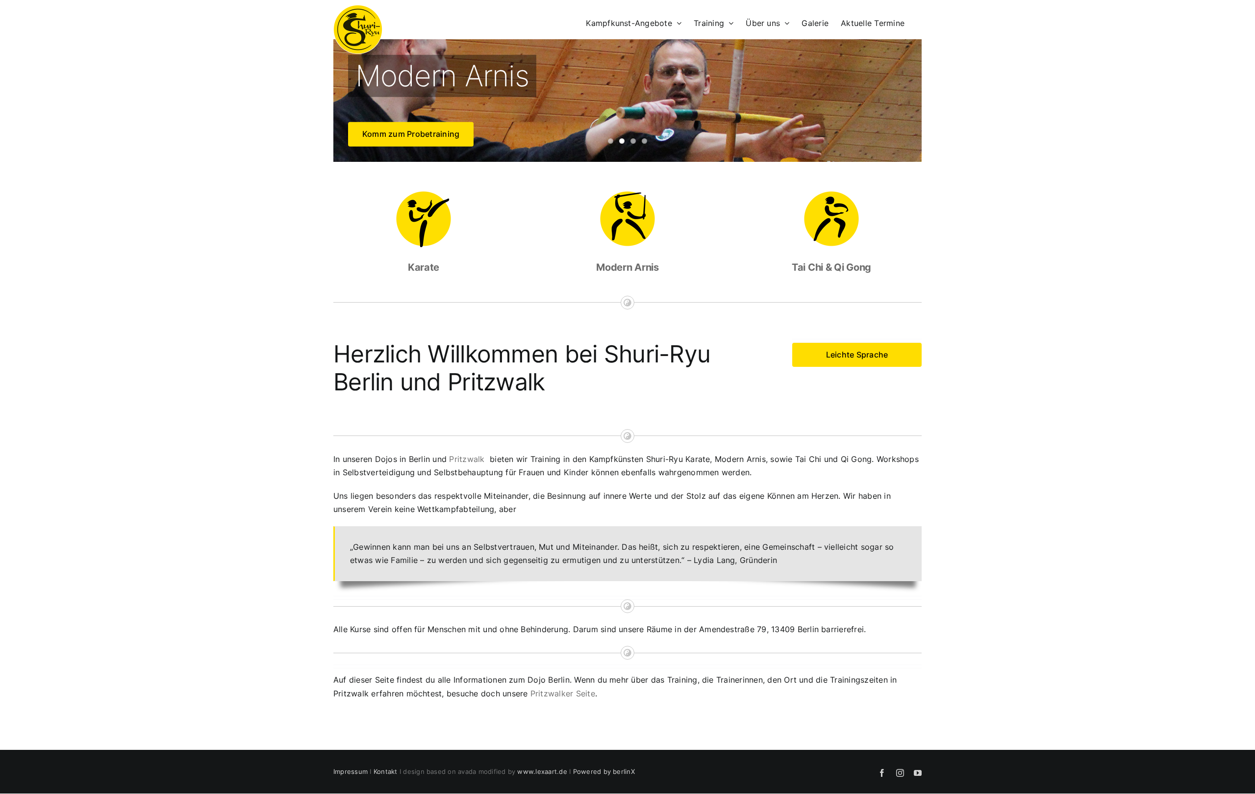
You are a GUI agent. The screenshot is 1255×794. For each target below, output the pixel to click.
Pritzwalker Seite (562, 693)
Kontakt (386, 771)
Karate (423, 267)
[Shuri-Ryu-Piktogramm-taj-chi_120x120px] (831, 193)
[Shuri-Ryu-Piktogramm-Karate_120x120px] (423, 193)
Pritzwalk (466, 459)
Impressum (350, 771)
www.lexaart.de (542, 771)
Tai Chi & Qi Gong (831, 267)
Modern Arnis (627, 267)
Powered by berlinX (604, 771)
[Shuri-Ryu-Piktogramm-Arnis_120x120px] (627, 193)
